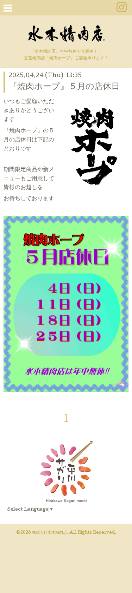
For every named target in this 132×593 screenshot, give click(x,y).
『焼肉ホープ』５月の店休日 (64, 87)
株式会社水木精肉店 (49, 533)
